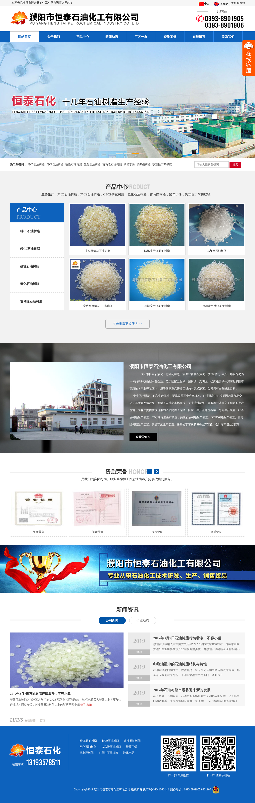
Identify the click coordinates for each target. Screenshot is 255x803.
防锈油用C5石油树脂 (157, 250)
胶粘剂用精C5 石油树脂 (97, 305)
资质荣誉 (170, 36)
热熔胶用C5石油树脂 (157, 305)
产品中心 (82, 36)
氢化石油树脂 (92, 164)
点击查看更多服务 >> (127, 323)
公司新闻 (112, 620)
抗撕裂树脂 (144, 164)
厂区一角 (140, 36)
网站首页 (24, 36)
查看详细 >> (143, 436)
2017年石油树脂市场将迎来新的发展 (182, 690)
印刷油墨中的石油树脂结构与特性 (180, 664)
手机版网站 (238, 3)
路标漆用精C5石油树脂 (216, 305)
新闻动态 (111, 36)
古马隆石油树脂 (112, 164)
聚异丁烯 (129, 164)
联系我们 (228, 36)
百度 (42, 720)
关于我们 (53, 36)
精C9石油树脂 (55, 164)
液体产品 (128, 752)
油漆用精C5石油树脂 (97, 250)
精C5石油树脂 (36, 164)
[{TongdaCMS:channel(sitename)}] (86, 25)
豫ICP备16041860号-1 (156, 789)
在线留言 (199, 36)
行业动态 (142, 620)
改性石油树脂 (73, 164)
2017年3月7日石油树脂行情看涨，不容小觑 (40, 693)
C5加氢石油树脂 (217, 250)
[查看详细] (86, 704)
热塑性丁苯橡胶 (162, 164)
